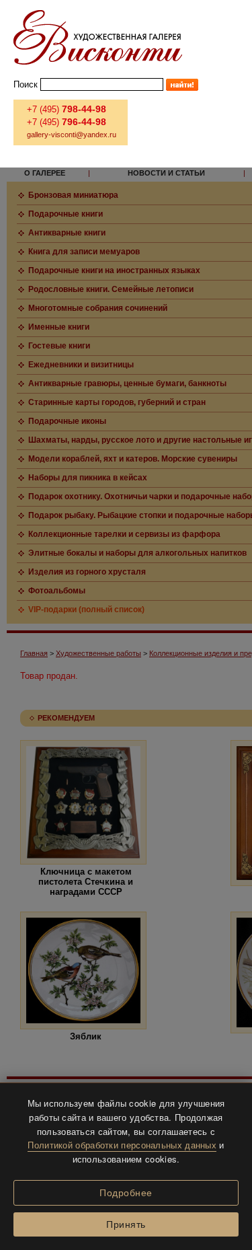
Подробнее (126, 1192)
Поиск (25, 84)
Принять (126, 1224)
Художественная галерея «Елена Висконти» (97, 37)
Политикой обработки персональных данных (122, 1144)
